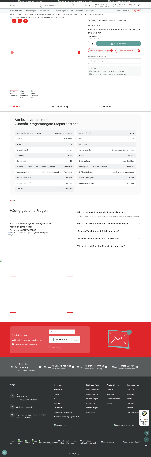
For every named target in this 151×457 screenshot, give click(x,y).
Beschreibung (59, 106)
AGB (55, 399)
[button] (12, 52)
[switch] (144, 423)
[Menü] (147, 411)
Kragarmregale (91, 403)
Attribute (15, 106)
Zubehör (118, 11)
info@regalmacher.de (121, 4)
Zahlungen (130, 394)
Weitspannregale (92, 399)
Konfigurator (136, 11)
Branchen (126, 11)
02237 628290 (121, 6)
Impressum (57, 403)
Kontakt (56, 394)
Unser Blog (110, 394)
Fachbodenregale (92, 389)
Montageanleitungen (134, 412)
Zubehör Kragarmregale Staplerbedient (112, 20)
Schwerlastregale (92, 408)
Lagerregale (90, 412)
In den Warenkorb (120, 44)
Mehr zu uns (58, 389)
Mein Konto (131, 403)
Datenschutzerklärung (30, 344)
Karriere (109, 403)
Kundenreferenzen (113, 399)
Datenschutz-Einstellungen (63, 412)
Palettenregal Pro (92, 394)
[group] (45, 52)
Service (129, 399)
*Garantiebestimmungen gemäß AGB (66, 417)
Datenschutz (58, 408)
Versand (130, 408)
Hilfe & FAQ (131, 389)
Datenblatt (105, 106)
